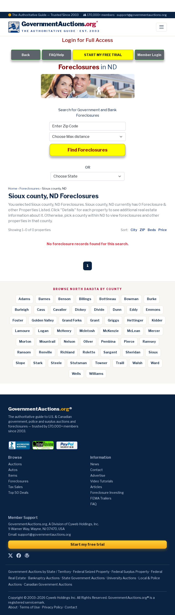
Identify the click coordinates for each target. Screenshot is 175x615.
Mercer (154, 331)
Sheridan (133, 352)
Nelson (69, 342)
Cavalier (60, 310)
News (94, 464)
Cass (41, 310)
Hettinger (135, 320)
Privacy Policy (52, 607)
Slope (20, 363)
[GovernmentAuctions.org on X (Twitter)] (10, 555)
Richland (67, 352)
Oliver (88, 342)
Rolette (89, 352)
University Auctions (121, 578)
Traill (120, 363)
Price (162, 230)
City (134, 230)
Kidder (157, 320)
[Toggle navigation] (161, 27)
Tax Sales (15, 487)
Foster (18, 320)
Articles (96, 487)
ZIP (142, 230)
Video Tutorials (101, 481)
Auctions (15, 464)
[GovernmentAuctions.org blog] (27, 555)
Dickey (80, 310)
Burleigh (22, 310)
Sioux (153, 352)
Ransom (24, 352)
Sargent (110, 352)
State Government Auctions (83, 578)
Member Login (149, 55)
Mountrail (47, 342)
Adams (24, 299)
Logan (43, 331)
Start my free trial (87, 544)
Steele (56, 363)
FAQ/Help (56, 55)
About (13, 607)
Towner (101, 363)
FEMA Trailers (100, 498)
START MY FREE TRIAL (103, 55)
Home (12, 188)
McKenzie (111, 331)
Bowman (131, 299)
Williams (96, 374)
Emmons (153, 310)
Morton (25, 342)
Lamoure (22, 331)
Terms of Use (30, 607)
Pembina (108, 342)
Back (26, 55)
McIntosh (87, 331)
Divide (99, 310)
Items (12, 475)
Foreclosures (30, 188)
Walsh (137, 363)
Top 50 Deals (18, 492)
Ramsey (149, 342)
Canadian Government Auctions (48, 584)
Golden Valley (43, 320)
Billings (85, 299)
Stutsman (78, 363)
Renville (45, 352)
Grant (95, 320)
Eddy (134, 310)
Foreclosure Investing (107, 492)
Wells (76, 374)
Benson (64, 299)
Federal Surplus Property (130, 572)
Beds (152, 230)
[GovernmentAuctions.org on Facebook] (18, 555)
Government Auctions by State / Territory (39, 572)
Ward (155, 363)
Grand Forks (72, 320)
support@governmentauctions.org (44, 534)
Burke (152, 299)
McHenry (64, 331)
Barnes (44, 299)
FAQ (93, 504)
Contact (96, 470)
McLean (133, 331)
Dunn (117, 310)
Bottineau (107, 299)
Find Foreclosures (88, 150)
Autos (13, 470)
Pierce (129, 342)
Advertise (97, 475)
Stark (38, 363)
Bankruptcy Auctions (44, 578)
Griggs (113, 320)
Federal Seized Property (91, 572)
